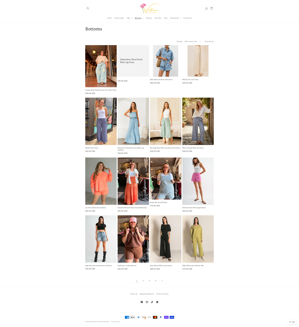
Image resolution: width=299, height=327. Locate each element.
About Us (133, 294)
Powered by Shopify (103, 321)
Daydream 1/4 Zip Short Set (127, 266)
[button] (87, 8)
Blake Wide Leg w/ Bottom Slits (193, 266)
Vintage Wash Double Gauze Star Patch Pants (100, 90)
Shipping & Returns (147, 294)
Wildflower (93, 321)
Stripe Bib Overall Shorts (158, 202)
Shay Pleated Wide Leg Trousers (161, 266)
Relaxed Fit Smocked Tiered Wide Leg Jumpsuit (131, 149)
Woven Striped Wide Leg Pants (193, 148)
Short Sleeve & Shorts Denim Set (161, 80)
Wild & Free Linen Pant (190, 80)
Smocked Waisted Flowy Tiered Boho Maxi (132, 208)
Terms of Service (162, 294)
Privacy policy (115, 321)
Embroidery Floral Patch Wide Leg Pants (131, 61)
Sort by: (179, 41)
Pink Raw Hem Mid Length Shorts (194, 208)
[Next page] (162, 280)
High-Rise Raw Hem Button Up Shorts (98, 266)
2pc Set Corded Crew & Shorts (95, 208)
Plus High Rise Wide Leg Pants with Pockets (165, 148)
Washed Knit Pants (91, 148)
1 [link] (136, 280)
